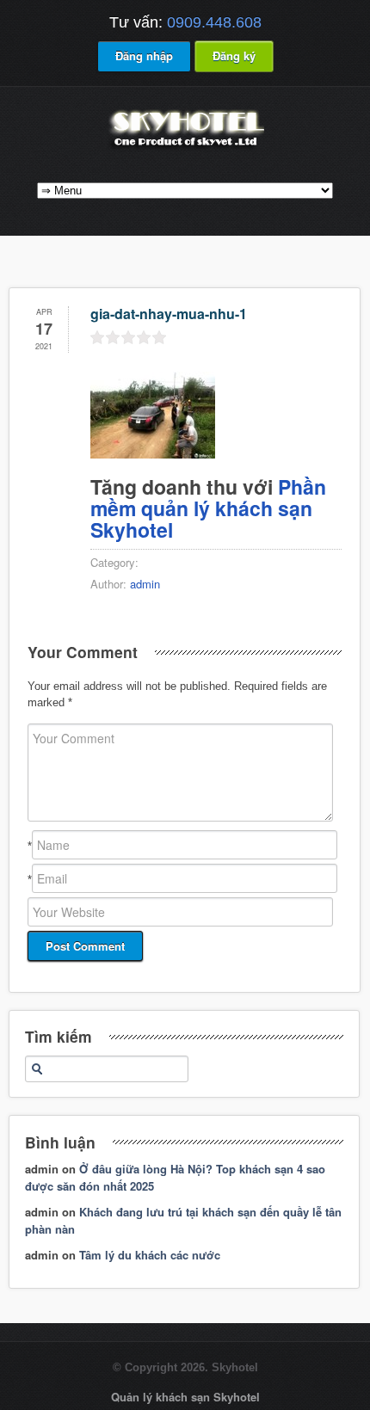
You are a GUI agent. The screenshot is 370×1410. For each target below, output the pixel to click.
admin (145, 584)
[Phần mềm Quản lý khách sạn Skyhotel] (185, 148)
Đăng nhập (144, 55)
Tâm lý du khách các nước (149, 1255)
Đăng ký (234, 55)
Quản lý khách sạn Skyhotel (185, 1396)
